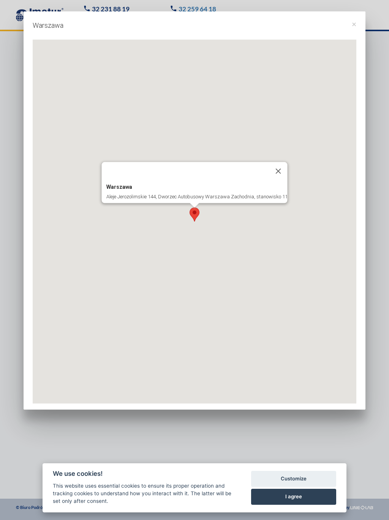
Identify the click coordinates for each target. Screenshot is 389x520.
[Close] (278, 171)
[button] (194, 214)
